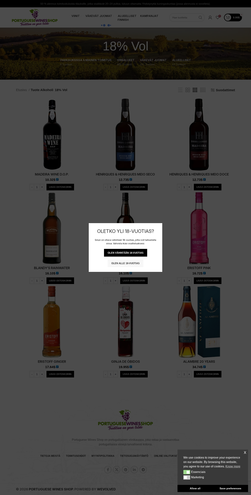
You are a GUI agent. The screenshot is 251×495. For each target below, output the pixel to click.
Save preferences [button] (230, 488)
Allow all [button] (195, 488)
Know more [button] (232, 466)
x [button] (245, 452)
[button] (186, 472)
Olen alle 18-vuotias (125, 263)
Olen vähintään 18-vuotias (126, 252)
